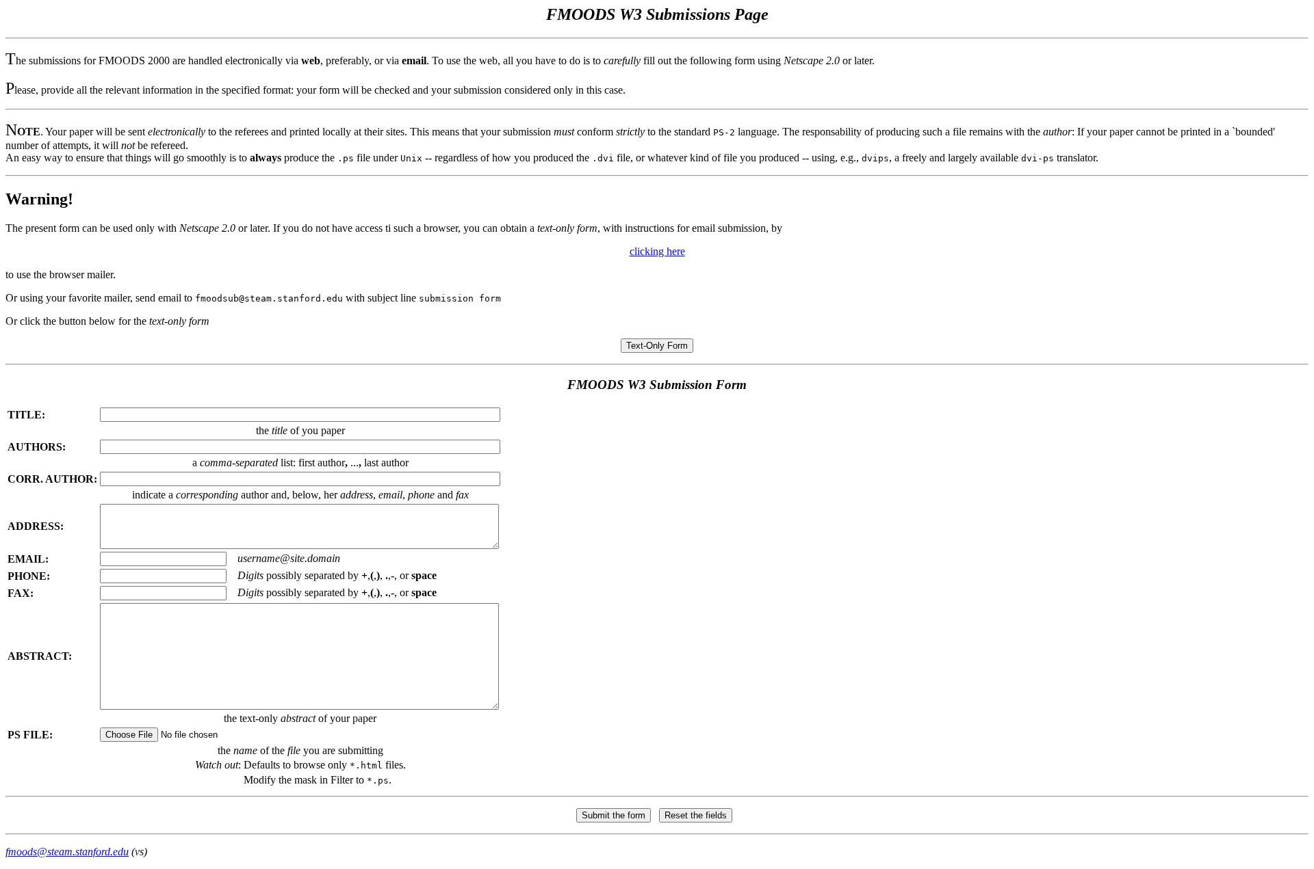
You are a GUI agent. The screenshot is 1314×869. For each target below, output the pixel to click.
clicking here (657, 251)
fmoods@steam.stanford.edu (67, 851)
